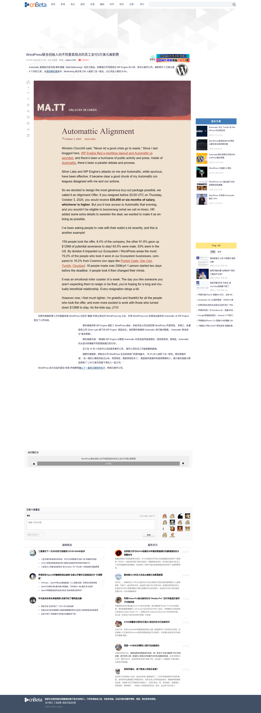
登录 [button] (28, 516)
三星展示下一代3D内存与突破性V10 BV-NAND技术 (61, 551)
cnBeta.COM (70, 60)
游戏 (82, 4)
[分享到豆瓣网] (28, 117)
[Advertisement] (130, 29)
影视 (63, 4)
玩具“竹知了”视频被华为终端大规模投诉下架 (58, 614)
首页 (53, 4)
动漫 (92, 4)
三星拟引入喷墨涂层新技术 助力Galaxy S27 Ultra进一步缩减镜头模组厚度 (70, 567)
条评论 (85, 60)
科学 (112, 4)
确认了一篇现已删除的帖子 (92, 368)
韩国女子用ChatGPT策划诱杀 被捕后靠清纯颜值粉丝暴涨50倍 (225, 326)
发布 (149, 535)
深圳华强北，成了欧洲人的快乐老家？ (141, 669)
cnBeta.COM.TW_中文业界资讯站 (35, 4)
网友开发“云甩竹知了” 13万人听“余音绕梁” (57, 606)
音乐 (73, 4)
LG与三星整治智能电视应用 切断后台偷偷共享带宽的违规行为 (65, 563)
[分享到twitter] (28, 129)
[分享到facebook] (28, 123)
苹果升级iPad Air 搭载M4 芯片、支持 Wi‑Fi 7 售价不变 (221, 295)
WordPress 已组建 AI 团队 (220, 168)
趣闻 (102, 4)
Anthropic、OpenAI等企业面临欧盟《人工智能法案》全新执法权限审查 (69, 583)
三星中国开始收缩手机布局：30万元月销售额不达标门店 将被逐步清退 (69, 559)
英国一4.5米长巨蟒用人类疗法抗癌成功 (141, 645)
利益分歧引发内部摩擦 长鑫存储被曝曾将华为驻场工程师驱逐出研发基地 (69, 610)
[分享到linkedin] (28, 135)
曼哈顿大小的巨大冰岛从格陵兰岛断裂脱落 (143, 575)
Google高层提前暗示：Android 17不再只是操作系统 (220, 315)
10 (197, 326)
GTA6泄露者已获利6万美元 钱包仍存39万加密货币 (147, 622)
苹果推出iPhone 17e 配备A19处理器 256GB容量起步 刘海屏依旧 (225, 320)
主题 (131, 4)
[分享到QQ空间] (28, 99)
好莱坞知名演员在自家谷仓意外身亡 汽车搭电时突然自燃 (222, 305)
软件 (121, 4)
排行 (142, 4)
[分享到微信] (28, 111)
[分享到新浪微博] (28, 92)
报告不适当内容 (69, 702)
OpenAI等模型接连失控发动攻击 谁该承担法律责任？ (62, 590)
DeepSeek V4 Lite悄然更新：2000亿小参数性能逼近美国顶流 (224, 300)
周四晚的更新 (53, 71)
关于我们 (49, 702)
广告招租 (57, 702)
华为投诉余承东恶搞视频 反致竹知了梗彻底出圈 (60, 598)
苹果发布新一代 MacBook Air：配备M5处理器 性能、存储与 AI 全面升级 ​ (229, 310)
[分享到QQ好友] (28, 105)
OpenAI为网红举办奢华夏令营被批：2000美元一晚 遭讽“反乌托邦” (67, 586)
